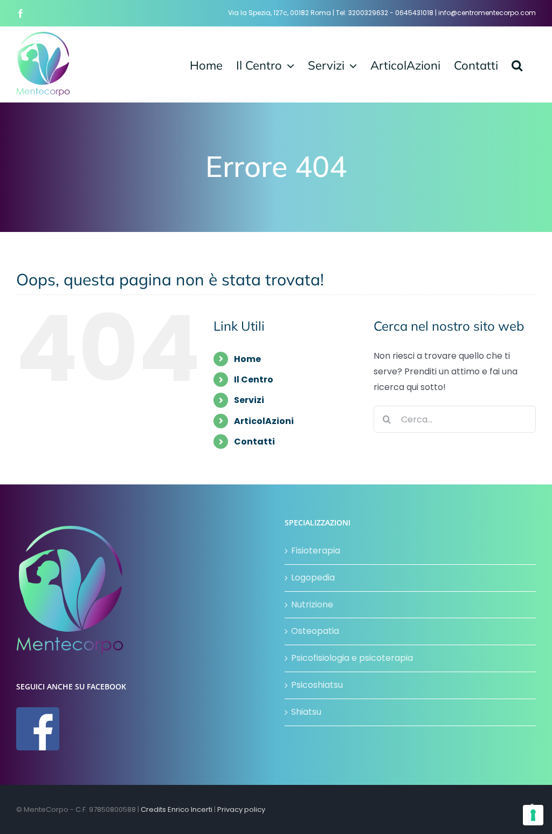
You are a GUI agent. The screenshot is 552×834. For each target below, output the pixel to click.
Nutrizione (312, 604)
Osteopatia (315, 631)
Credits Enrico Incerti (176, 809)
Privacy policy (241, 809)
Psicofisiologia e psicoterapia (352, 658)
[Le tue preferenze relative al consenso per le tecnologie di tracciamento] (533, 815)
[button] (517, 64)
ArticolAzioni (264, 421)
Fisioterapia (315, 550)
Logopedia (313, 577)
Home (247, 359)
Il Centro (253, 379)
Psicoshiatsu (317, 685)
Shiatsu (306, 712)
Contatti (254, 441)
